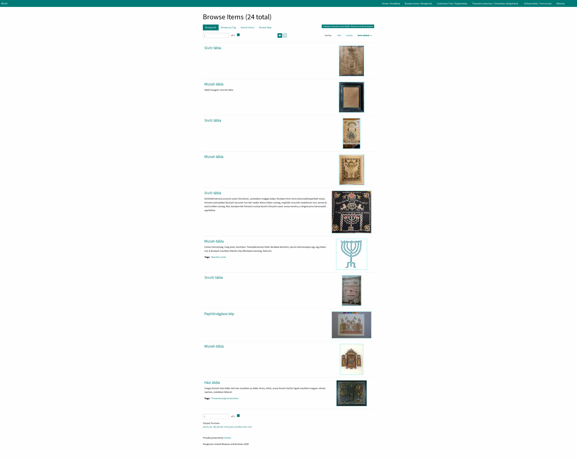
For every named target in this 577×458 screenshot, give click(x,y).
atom (206, 426)
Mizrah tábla (213, 84)
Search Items (247, 27)
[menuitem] (391, 3)
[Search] (574, 3)
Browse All (210, 27)
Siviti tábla (212, 47)
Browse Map (265, 27)
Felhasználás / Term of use (538, 3)
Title (339, 35)
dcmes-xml (222, 426)
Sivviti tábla (213, 277)
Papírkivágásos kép (219, 313)
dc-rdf (213, 426)
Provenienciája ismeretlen (224, 398)
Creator (349, 35)
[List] (284, 35)
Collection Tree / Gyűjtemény (452, 3)
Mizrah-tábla (214, 241)
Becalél (215, 256)
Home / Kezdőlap (391, 3)
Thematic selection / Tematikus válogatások (495, 3)
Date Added (364, 35)
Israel (223, 256)
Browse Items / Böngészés (418, 3)
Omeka (227, 437)
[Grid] (280, 35)
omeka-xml (240, 426)
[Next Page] (238, 34)
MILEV (4, 3)
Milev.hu (560, 3)
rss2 (249, 426)
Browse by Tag (228, 27)
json (231, 426)
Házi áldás (212, 382)
